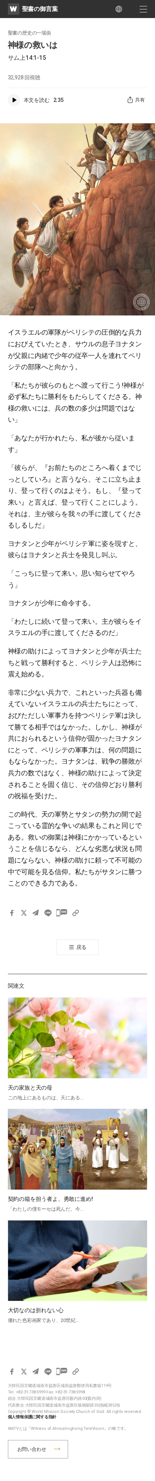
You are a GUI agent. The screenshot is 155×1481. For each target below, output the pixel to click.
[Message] (61, 913)
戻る (81, 947)
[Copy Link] (75, 913)
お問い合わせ (31, 1449)
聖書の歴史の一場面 (29, 33)
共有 (140, 100)
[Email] (36, 913)
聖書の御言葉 (40, 8)
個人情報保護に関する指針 (32, 1416)
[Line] (48, 913)
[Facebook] (11, 913)
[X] (23, 913)
